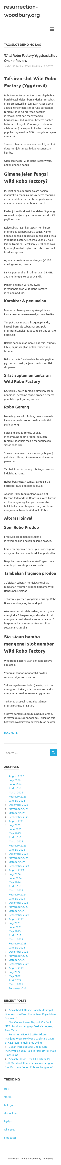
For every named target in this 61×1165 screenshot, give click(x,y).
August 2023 (16, 918)
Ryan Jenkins (32, 66)
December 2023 (18, 902)
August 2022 (16, 967)
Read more (10, 733)
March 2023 (16, 939)
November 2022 (18, 955)
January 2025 (17, 849)
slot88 (8, 1096)
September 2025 (19, 816)
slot (6, 1088)
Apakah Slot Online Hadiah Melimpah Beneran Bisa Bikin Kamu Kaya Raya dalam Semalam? (30, 1014)
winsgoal (9, 1129)
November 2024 (18, 857)
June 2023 (15, 927)
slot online (10, 1113)
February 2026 (17, 796)
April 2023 (15, 935)
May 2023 (15, 931)
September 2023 (19, 914)
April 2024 (15, 886)
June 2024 (15, 878)
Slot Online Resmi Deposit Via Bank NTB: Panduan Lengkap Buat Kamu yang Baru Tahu (29, 1026)
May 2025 (15, 833)
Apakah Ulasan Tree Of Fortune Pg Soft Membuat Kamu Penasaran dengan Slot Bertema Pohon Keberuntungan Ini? (29, 1063)
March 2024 (16, 890)
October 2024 (17, 861)
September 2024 (19, 865)
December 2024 (18, 853)
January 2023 (17, 947)
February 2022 (17, 988)
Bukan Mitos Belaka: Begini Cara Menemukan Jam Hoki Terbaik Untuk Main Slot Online (30, 1050)
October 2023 (17, 910)
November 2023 (18, 906)
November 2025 (18, 808)
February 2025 (17, 845)
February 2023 (17, 943)
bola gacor (10, 1105)
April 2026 (15, 788)
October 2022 (17, 959)
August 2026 (16, 776)
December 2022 (18, 951)
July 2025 (15, 825)
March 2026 (16, 792)
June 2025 (15, 829)
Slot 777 (48, 66)
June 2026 (15, 784)
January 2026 (17, 800)
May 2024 (15, 882)
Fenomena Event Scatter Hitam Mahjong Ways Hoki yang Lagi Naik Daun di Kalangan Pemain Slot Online (29, 1038)
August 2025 (16, 821)
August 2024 (16, 869)
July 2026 (15, 780)
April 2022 (15, 980)
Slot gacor (10, 1137)
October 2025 (17, 812)
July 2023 (15, 923)
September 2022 (19, 963)
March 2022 (16, 984)
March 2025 (16, 841)
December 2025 (18, 804)
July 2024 (15, 874)
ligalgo (8, 1121)
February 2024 (17, 894)
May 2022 (15, 976)
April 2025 (15, 837)
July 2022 (15, 972)
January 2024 (17, 898)
